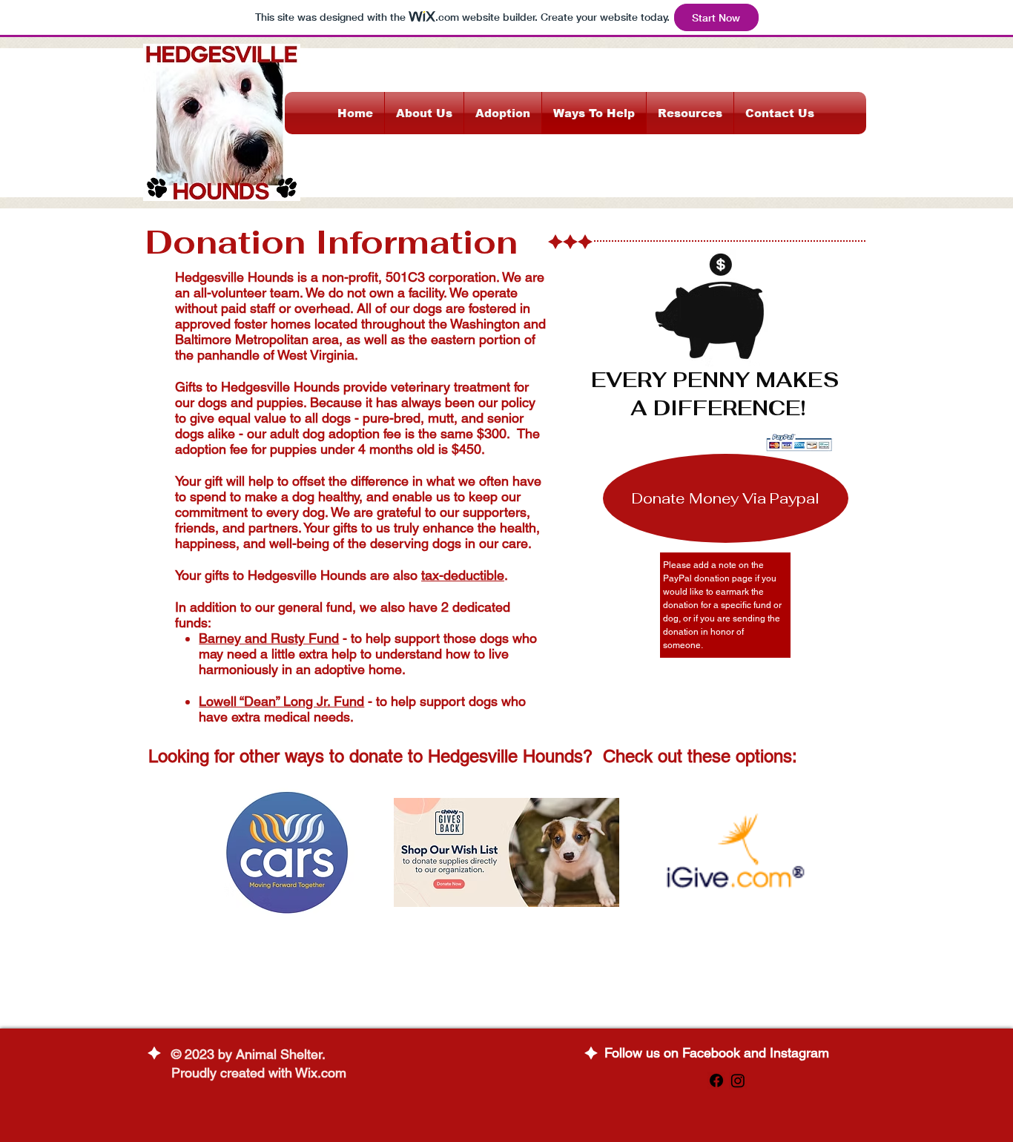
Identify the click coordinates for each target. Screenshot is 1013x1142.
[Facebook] (716, 1080)
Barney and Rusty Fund (269, 638)
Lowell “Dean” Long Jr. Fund (281, 701)
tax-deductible (462, 575)
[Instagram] (738, 1080)
